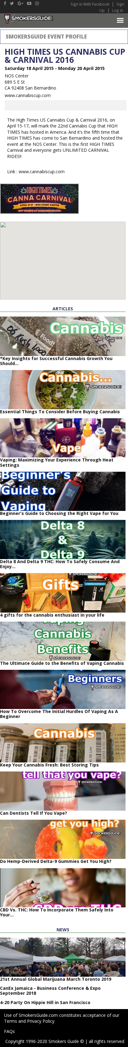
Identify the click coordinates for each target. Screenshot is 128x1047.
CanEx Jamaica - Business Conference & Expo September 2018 (50, 990)
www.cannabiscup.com (28, 95)
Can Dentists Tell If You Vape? (33, 813)
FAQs (9, 1031)
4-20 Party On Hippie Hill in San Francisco (45, 1002)
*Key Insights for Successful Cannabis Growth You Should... (56, 360)
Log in (117, 10)
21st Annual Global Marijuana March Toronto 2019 (55, 979)
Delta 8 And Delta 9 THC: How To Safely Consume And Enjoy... (60, 563)
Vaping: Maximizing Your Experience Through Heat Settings (56, 462)
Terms (10, 1021)
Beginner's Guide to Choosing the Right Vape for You (59, 513)
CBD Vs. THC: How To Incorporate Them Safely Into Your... (56, 912)
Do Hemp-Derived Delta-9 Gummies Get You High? (56, 861)
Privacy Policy (40, 1021)
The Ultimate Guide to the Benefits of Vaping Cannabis (62, 663)
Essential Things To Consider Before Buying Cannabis (60, 412)
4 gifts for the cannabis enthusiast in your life (52, 615)
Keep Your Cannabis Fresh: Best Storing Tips (49, 765)
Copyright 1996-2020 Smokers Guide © (44, 1041)
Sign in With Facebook (90, 4)
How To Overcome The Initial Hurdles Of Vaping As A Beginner (59, 713)
